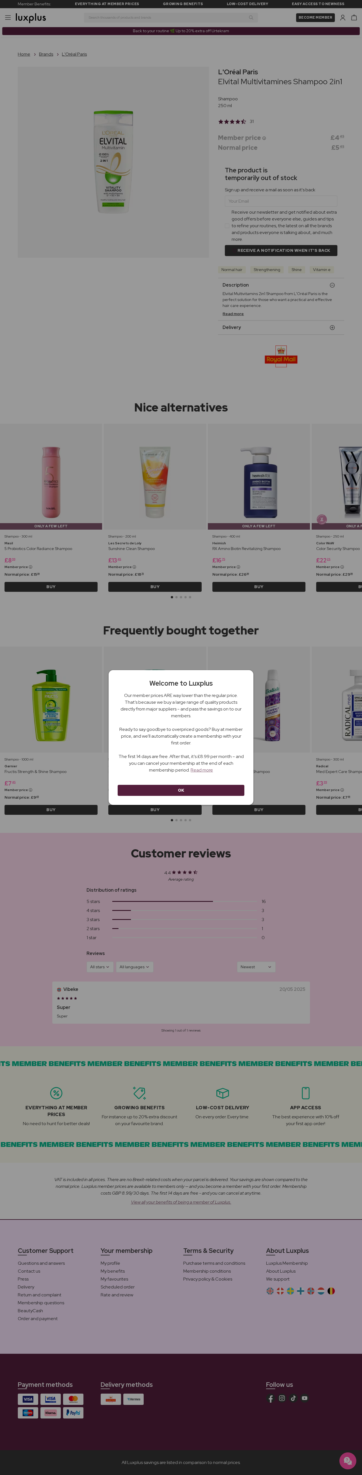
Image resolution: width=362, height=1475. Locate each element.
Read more (202, 770)
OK (181, 790)
